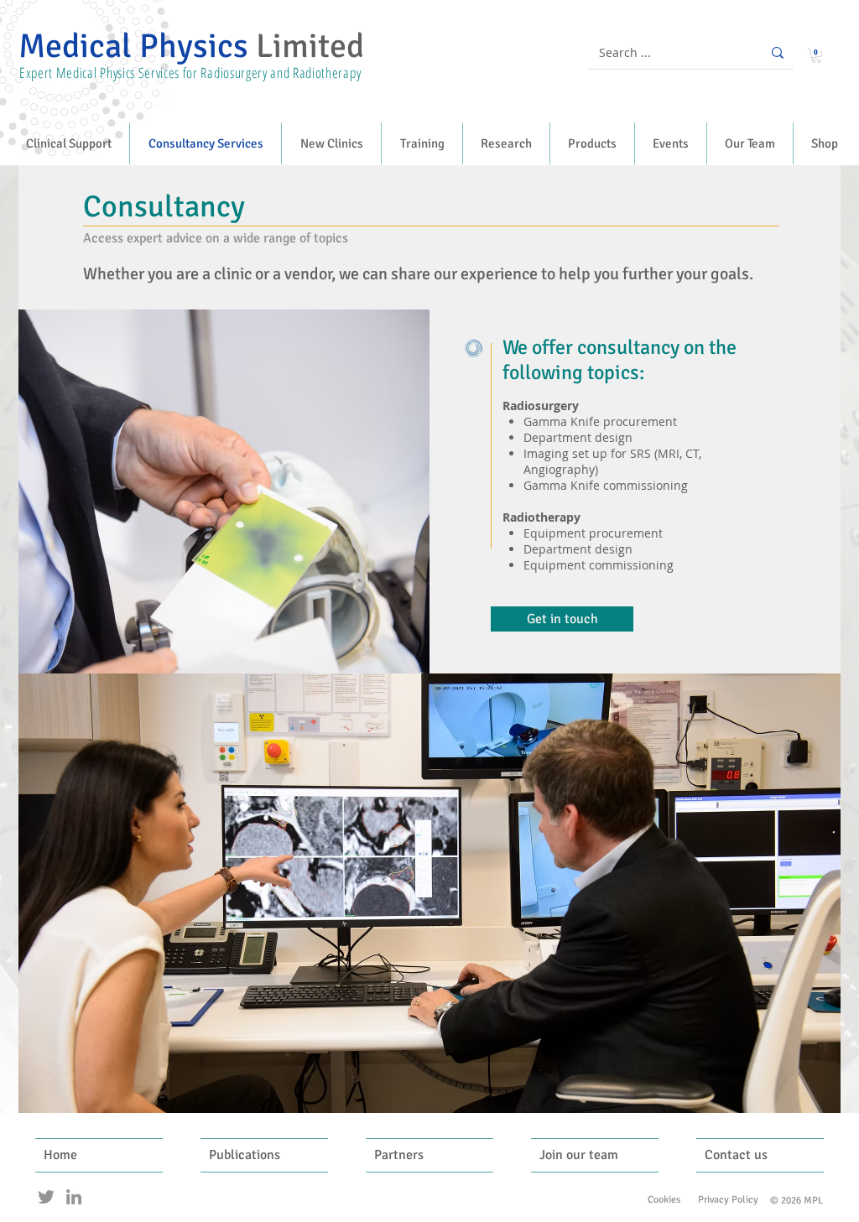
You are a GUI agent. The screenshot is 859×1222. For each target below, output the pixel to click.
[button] (816, 56)
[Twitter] (46, 1197)
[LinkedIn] (74, 1197)
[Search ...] (778, 52)
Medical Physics (191, 46)
